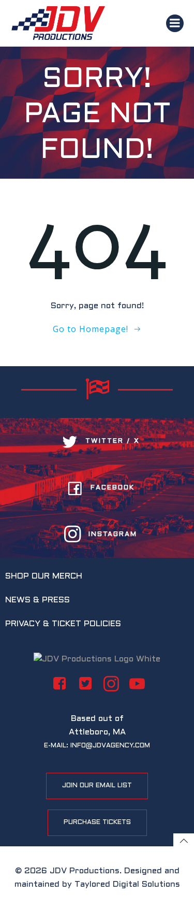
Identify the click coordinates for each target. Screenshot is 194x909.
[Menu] (175, 23)
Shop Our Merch (43, 576)
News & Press (37, 600)
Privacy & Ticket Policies (63, 624)
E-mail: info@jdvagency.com (97, 746)
